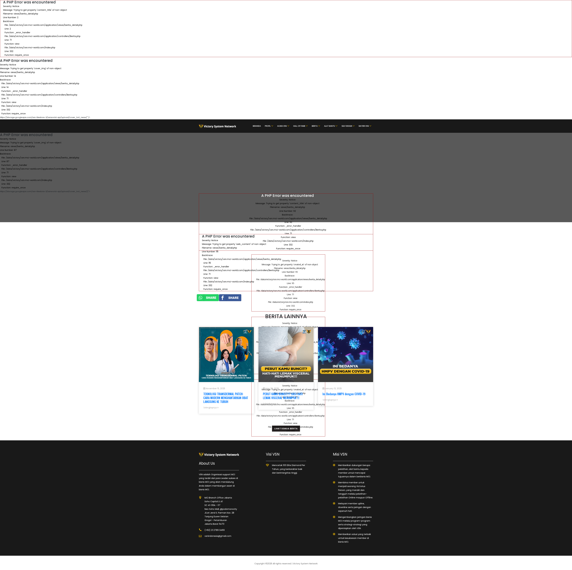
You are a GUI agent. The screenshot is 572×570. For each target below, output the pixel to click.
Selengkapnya (210, 407)
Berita (315, 126)
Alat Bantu (329, 126)
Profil (268, 126)
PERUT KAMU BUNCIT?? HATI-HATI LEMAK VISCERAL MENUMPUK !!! (283, 396)
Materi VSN (364, 126)
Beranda (257, 126)
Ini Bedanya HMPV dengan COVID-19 (343, 394)
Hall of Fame (299, 126)
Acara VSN (282, 126)
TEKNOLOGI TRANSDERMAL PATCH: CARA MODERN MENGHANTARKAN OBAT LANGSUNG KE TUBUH (225, 398)
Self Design (347, 126)
